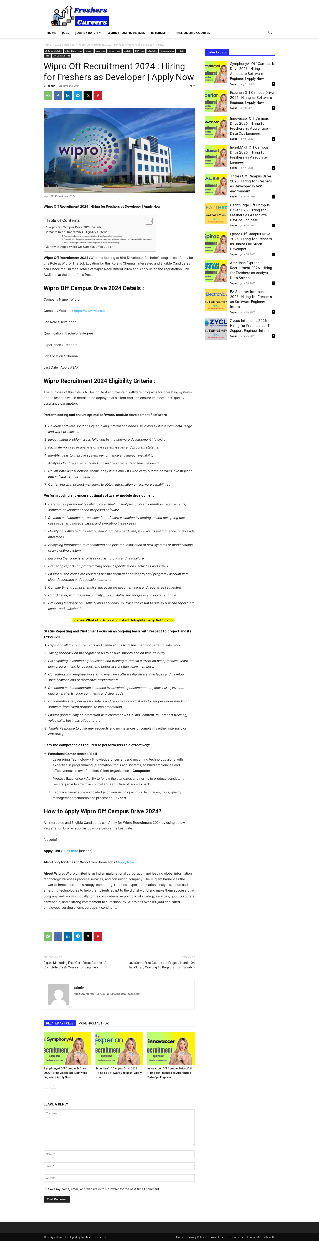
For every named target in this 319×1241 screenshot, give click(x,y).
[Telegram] (78, 95)
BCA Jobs (152, 50)
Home (51, 33)
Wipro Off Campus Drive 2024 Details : (76, 227)
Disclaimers (236, 1237)
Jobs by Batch (86, 33)
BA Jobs (128, 50)
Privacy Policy (196, 1237)
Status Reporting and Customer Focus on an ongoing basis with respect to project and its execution (107, 239)
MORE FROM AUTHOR (94, 1023)
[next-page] (53, 1086)
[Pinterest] (98, 95)
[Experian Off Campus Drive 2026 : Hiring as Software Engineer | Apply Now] (119, 1048)
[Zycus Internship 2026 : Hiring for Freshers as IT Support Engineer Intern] (216, 329)
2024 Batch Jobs (73, 50)
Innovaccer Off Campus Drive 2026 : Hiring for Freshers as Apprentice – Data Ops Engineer (170, 1073)
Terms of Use (216, 1237)
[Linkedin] (68, 95)
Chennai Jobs (167, 50)
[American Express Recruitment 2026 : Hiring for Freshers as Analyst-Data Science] (216, 271)
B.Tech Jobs (114, 50)
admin (51, 85)
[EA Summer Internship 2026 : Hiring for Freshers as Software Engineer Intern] (216, 300)
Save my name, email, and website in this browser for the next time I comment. (104, 1189)
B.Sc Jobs (100, 50)
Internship (160, 33)
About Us (269, 1237)
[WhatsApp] (48, 95)
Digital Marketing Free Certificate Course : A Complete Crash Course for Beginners (75, 965)
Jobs (65, 33)
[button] (270, 33)
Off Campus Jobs (61, 55)
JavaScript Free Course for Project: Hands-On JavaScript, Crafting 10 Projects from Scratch (161, 965)
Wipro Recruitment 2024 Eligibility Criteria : (79, 232)
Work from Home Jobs (126, 33)
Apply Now (125, 862)
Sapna (233, 84)
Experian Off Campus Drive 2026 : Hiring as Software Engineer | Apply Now (118, 1073)
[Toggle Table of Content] (146, 221)
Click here (70, 851)
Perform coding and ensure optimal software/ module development (93, 236)
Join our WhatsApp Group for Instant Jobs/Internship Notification (123, 620)
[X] (88, 95)
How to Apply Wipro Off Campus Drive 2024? (81, 246)
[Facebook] (58, 95)
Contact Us (253, 1237)
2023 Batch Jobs (64, 44)
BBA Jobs (139, 50)
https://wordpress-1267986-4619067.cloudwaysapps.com (107, 993)
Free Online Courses (193, 33)
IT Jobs (181, 50)
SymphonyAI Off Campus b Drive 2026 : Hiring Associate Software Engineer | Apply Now (65, 1073)
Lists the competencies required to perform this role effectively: (92, 242)
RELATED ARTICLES (59, 1023)
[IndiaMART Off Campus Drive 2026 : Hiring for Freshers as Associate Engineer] (216, 156)
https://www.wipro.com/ (92, 311)
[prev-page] (46, 1086)
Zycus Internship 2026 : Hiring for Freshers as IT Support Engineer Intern (250, 325)
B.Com (89, 50)
